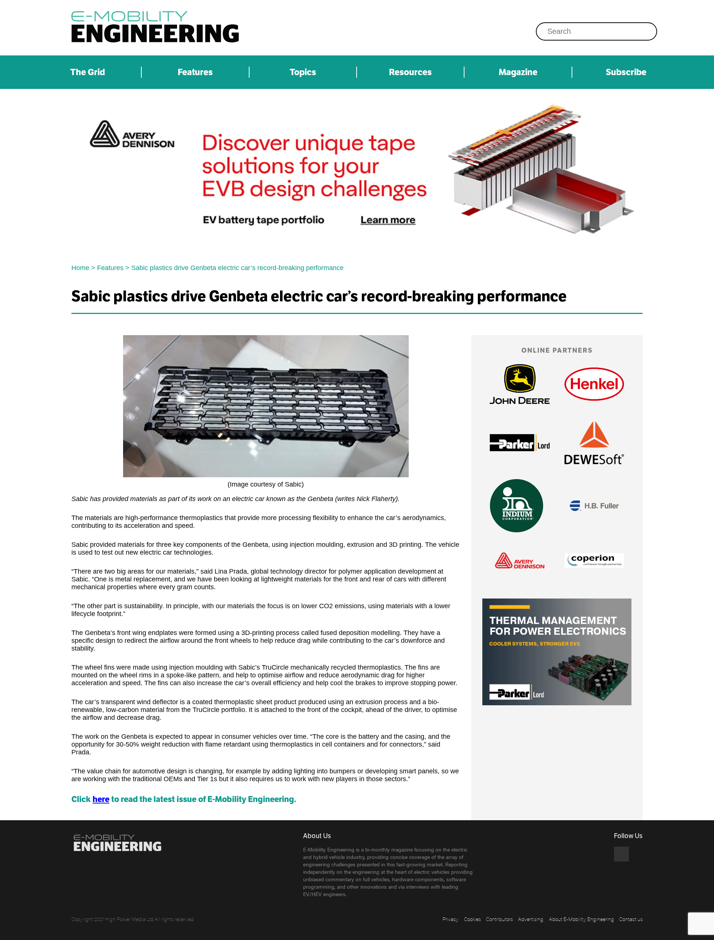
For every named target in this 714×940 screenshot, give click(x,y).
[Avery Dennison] (357, 173)
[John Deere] (519, 384)
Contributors (499, 918)
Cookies (472, 918)
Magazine (518, 72)
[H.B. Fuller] (594, 506)
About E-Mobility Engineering (581, 918)
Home (80, 268)
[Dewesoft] (594, 443)
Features (195, 72)
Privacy (451, 918)
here (101, 799)
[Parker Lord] (519, 443)
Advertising (530, 918)
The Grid (87, 72)
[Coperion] (594, 560)
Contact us (631, 918)
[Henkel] (594, 384)
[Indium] (516, 506)
